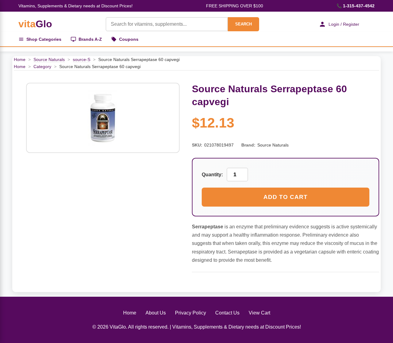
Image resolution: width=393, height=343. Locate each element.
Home (19, 59)
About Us (156, 312)
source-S (81, 59)
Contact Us (227, 312)
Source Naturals (49, 59)
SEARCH (243, 24)
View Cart (259, 312)
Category (42, 66)
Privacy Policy (190, 312)
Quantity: (212, 174)
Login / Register (344, 24)
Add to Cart (285, 197)
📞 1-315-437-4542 (356, 5)
